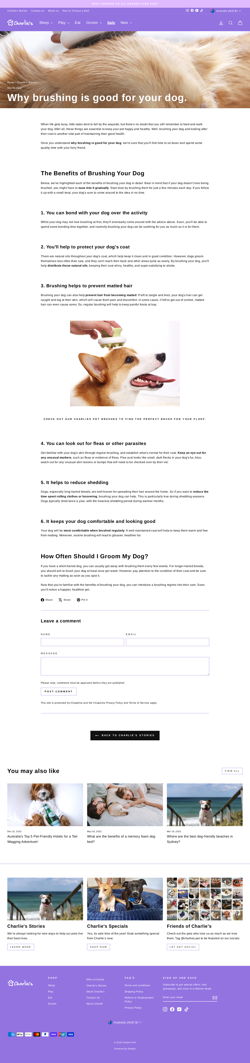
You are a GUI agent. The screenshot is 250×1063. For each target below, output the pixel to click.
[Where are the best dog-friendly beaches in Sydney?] (205, 804)
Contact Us (93, 997)
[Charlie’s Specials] (125, 899)
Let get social (183, 947)
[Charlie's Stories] (45, 899)
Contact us (37, 10)
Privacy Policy (114, 702)
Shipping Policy (134, 991)
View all (232, 771)
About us (53, 10)
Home (10, 82)
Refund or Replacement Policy (139, 999)
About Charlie (94, 1003)
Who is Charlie (95, 979)
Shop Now (98, 947)
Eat (78, 23)
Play (62, 23)
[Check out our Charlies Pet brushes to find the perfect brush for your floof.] (125, 363)
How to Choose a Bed (75, 10)
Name (46, 634)
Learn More (20, 947)
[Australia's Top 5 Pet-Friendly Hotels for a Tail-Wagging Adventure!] (45, 804)
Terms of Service (139, 702)
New (125, 23)
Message (49, 653)
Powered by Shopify (125, 1048)
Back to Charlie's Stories (127, 735)
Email (131, 634)
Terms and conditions (137, 985)
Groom (92, 23)
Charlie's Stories (17, 10)
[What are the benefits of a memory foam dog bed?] (125, 804)
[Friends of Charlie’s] (205, 899)
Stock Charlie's (95, 991)
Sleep (44, 23)
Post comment (59, 691)
